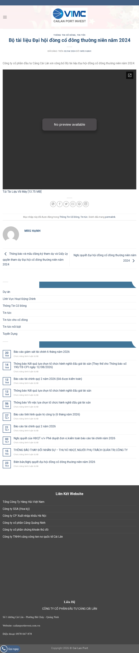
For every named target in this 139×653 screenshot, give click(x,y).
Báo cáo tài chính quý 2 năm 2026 (35, 426)
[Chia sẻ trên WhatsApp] (53, 204)
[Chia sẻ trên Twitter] (66, 204)
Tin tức (81, 35)
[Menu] (5, 17)
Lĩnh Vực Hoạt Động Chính (19, 299)
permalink (110, 217)
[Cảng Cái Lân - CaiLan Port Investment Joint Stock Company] (69, 17)
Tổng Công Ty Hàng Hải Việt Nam (23, 502)
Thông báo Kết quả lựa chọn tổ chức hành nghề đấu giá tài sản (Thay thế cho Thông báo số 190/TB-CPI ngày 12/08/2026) (70, 365)
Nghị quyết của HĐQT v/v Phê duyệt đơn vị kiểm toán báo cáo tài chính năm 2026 (64, 438)
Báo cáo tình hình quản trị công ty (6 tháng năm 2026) (47, 414)
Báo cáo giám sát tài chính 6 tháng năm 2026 (42, 351)
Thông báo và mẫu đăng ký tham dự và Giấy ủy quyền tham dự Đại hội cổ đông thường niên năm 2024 (35, 259)
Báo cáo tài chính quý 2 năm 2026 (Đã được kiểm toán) (48, 379)
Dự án (6, 292)
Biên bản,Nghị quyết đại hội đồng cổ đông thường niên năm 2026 (54, 462)
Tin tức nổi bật (12, 326)
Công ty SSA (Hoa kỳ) (16, 509)
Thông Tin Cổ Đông (64, 35)
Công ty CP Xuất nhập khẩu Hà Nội (24, 515)
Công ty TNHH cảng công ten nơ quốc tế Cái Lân (33, 536)
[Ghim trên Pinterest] (79, 204)
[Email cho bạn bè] (73, 204)
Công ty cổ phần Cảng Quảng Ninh (24, 522)
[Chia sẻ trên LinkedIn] (86, 204)
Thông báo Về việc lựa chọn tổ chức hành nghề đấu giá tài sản (52, 402)
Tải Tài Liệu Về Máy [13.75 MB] (22, 191)
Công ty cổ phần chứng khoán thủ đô (26, 529)
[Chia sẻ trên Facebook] (60, 204)
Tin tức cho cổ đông (15, 320)
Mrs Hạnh (85, 51)
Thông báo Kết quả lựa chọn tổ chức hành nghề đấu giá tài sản (52, 390)
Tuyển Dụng (10, 333)
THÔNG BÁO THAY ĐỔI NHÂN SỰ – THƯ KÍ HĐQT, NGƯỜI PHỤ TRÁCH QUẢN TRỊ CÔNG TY (71, 450)
